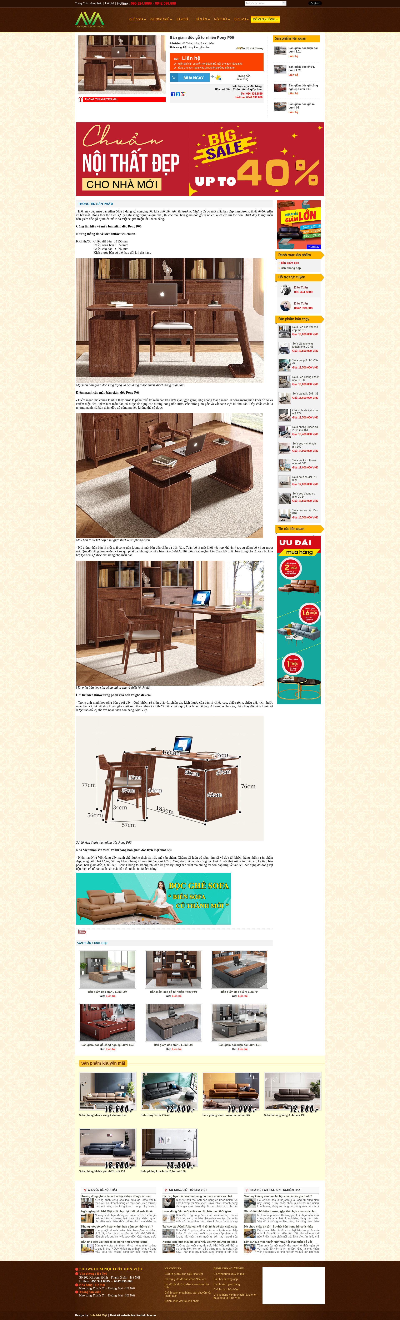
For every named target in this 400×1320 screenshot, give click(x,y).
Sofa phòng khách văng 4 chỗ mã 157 (102, 1115)
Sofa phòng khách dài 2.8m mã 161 (305, 428)
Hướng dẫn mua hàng (243, 77)
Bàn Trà (182, 19)
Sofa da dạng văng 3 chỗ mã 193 (284, 1115)
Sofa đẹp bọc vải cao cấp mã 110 (305, 328)
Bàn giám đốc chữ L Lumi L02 (173, 1045)
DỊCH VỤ (240, 19)
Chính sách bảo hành (226, 1289)
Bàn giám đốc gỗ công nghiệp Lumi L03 (303, 87)
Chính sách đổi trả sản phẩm (182, 1301)
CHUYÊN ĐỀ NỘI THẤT (102, 1189)
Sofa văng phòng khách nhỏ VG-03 (302, 345)
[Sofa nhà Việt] (101, 17)
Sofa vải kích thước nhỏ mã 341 (304, 462)
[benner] (200, 195)
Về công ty (173, 1268)
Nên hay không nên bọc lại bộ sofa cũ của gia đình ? (278, 1196)
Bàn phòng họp (291, 268)
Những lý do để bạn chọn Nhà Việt (185, 1279)
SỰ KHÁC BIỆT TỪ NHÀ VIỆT (188, 1189)
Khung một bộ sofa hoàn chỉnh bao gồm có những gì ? (117, 1226)
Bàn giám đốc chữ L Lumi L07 (107, 991)
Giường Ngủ (159, 19)
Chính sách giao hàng (227, 1284)
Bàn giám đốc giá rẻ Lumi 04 (239, 991)
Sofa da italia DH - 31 (305, 393)
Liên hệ (109, 3)
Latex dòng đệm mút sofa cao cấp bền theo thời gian (196, 1211)
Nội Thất (220, 19)
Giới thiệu (96, 3)
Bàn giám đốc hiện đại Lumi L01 (240, 1045)
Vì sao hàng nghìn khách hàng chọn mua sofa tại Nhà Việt (235, 1296)
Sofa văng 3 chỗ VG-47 (155, 1115)
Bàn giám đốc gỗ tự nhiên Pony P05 (173, 991)
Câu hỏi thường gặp (226, 1279)
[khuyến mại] (299, 703)
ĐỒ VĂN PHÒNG (264, 19)
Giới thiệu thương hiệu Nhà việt (184, 1273)
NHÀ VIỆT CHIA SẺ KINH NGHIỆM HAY (275, 1189)
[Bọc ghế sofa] (153, 923)
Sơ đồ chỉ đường (252, 48)
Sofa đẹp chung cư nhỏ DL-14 (303, 495)
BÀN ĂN (201, 19)
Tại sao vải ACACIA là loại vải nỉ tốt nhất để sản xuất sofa (199, 1226)
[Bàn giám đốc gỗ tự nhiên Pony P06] (122, 92)
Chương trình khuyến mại (229, 1273)
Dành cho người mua (229, 1268)
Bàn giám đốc (290, 262)
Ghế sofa (136, 19)
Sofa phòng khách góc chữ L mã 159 (102, 1171)
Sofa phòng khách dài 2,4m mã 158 (163, 1171)
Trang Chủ (81, 3)
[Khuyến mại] (299, 248)
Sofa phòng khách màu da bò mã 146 (226, 1115)
